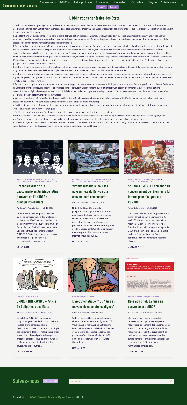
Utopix (80, 397)
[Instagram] (55, 381)
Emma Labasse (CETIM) (29, 312)
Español (113, 7)
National (92, 182)
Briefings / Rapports (137, 297)
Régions (153, 2)
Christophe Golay (137, 312)
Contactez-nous (168, 2)
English (101, 7)
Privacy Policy (19, 397)
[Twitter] (50, 381)
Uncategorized (145, 182)
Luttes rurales (79, 182)
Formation (89, 297)
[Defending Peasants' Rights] (20, 5)
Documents (77, 297)
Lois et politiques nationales (30, 182)
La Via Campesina (137, 208)
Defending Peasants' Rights (30, 208)
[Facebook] (45, 381)
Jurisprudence (107, 179)
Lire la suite (24, 247)
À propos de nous (48, 2)
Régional (132, 182)
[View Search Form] (182, 5)
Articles (76, 179)
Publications (51, 182)
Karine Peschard (81, 203)
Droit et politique (47, 179)
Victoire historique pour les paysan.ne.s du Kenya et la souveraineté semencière (90, 191)
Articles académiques (27, 179)
